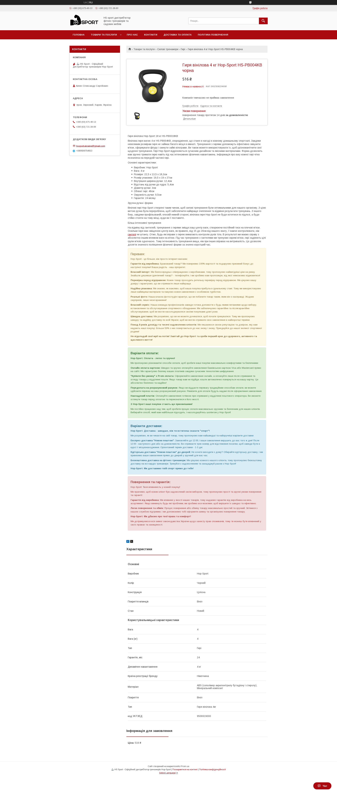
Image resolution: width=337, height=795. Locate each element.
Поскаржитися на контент (184, 769)
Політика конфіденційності (212, 769)
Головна (78, 34)
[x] (131, 542)
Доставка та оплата (177, 34)
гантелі (132, 234)
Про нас (132, 34)
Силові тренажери (167, 49)
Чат (325, 785)
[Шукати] (263, 21)
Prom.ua (185, 766)
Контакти (150, 34)
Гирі (183, 49)
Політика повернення (213, 34)
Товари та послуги (104, 34)
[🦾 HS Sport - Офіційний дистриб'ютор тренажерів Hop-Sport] (84, 25)
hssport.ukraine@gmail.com (90, 145)
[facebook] (127, 542)
